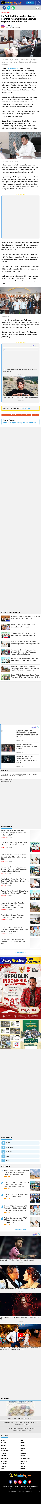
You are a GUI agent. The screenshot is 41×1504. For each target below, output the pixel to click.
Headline (35, 415)
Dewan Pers (5, 1450)
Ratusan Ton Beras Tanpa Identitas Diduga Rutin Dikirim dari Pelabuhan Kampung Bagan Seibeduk (14, 869)
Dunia (22, 1450)
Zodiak (22, 1469)
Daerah (28, 415)
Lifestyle (4, 1461)
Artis (3, 1440)
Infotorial (4, 1458)
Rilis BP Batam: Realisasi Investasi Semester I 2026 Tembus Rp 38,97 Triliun (13, 941)
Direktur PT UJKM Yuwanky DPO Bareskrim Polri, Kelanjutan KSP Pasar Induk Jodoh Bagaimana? (14, 929)
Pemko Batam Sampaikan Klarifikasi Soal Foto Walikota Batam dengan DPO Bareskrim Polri (15, 881)
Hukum (22, 1456)
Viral (7, 1160)
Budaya (3, 1445)
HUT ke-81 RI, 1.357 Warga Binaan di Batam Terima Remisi (16, 1195)
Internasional (25, 1458)
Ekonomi (3, 1453)
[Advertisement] (20, 217)
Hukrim (3, 1456)
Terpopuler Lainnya (20, 1229)
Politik (8, 1143)
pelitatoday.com (12, 68)
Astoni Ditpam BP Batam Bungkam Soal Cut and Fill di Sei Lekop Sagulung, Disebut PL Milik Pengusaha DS (16, 1172)
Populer (30, 2)
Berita (22, 1443)
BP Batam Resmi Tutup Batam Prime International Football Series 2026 (14, 844)
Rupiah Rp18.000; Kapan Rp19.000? (21, 1418)
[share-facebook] (4, 8)
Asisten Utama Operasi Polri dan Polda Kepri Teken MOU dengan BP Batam (14, 892)
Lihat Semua (20, 952)
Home (2, 12)
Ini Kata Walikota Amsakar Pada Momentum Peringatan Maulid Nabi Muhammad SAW (13, 833)
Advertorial (5, 415)
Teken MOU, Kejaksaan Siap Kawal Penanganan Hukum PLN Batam (20, 423)
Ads (20, 1476)
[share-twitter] (8, 8)
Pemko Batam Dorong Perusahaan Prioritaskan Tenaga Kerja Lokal (13, 916)
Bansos (3, 1443)
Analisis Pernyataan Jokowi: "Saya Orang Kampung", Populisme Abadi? (21, 1430)
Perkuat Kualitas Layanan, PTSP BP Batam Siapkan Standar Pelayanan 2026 (13, 857)
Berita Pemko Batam (17, 415)
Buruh (22, 1445)
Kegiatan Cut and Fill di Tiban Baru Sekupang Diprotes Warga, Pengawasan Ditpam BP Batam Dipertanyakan (13, 905)
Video (8, 1156)
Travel (22, 1466)
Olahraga (4, 1463)
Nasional (23, 1461)
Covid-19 (9, 1152)
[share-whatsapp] (13, 8)
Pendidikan (9, 1147)
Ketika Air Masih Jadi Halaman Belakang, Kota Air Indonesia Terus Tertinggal (21, 1423)
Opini (22, 1463)
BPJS (21, 1440)
